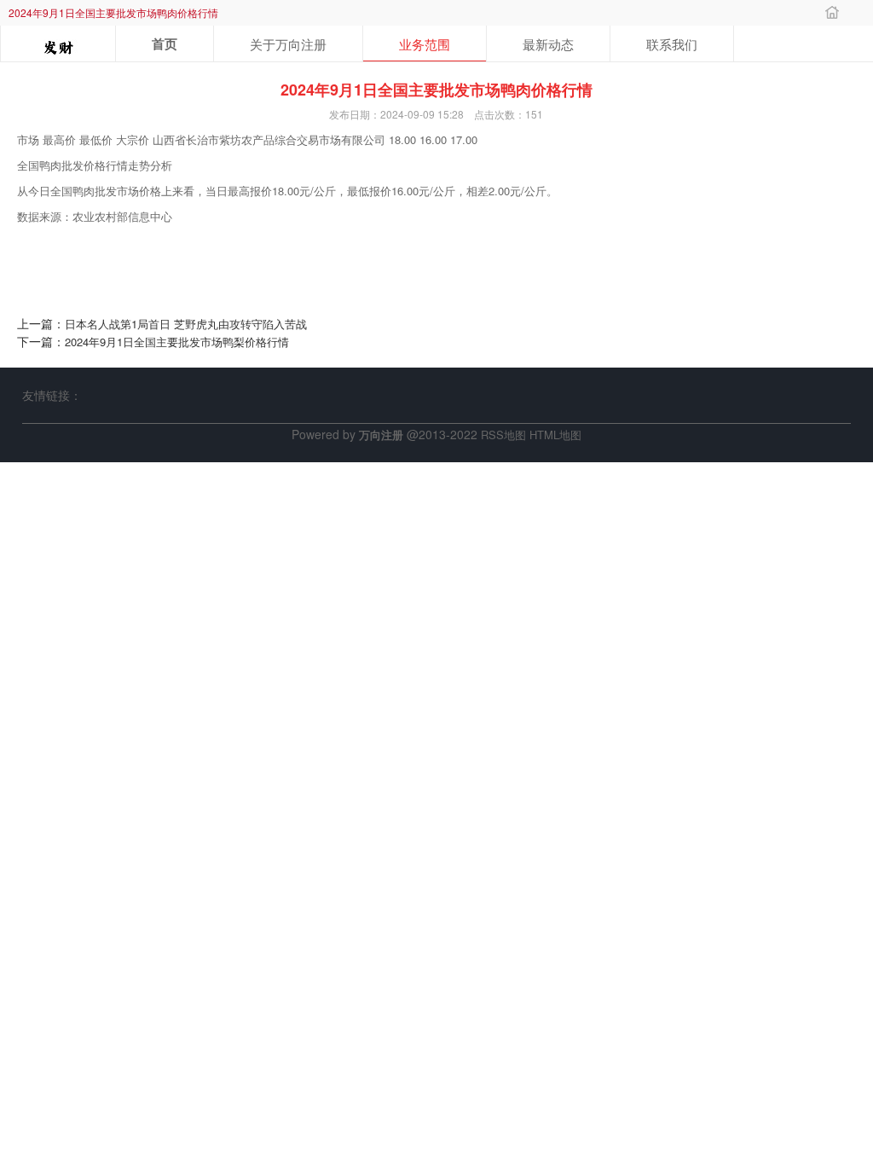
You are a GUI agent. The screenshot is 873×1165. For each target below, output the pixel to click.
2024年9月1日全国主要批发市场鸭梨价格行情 (177, 341)
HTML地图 (555, 434)
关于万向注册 (288, 44)
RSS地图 (503, 434)
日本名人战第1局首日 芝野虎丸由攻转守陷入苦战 (186, 324)
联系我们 (671, 44)
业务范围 (424, 44)
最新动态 (548, 44)
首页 (164, 43)
